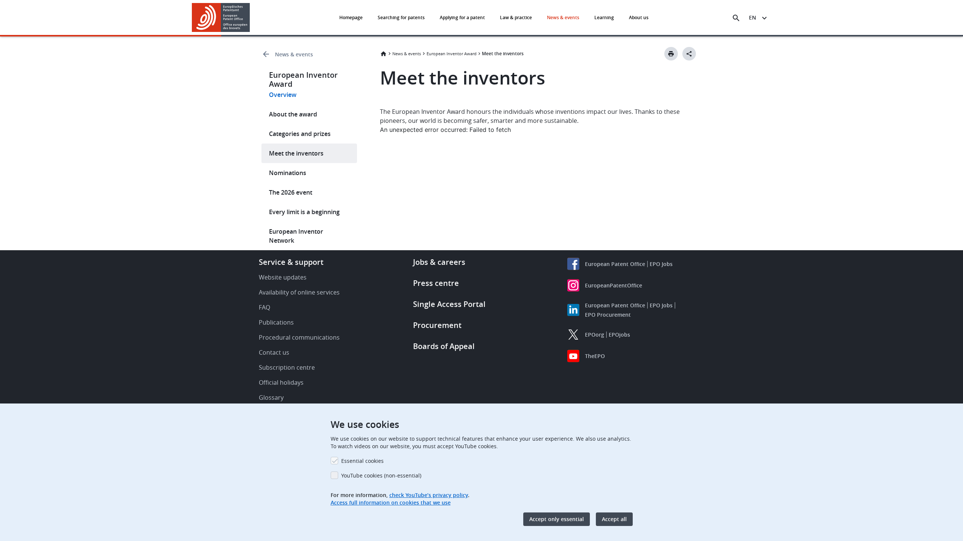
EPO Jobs (661, 263)
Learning (604, 17)
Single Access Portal (449, 304)
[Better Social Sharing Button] (689, 53)
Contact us (274, 352)
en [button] (752, 17)
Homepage (351, 17)
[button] (251, 18)
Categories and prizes (300, 134)
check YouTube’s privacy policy (428, 495)
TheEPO (595, 356)
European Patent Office (615, 263)
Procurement (437, 325)
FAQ (264, 307)
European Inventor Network (296, 236)
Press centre (436, 283)
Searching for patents (401, 17)
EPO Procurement (608, 314)
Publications (276, 322)
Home (383, 53)
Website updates (283, 277)
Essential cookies (362, 460)
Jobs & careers (439, 262)
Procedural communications (299, 337)
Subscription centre (287, 367)
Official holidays (281, 382)
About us (639, 17)
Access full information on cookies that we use (391, 502)
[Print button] (671, 53)
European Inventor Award (452, 53)
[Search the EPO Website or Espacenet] (736, 18)
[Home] (221, 17)
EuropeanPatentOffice (613, 285)
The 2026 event (290, 192)
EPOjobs (619, 334)
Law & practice (516, 17)
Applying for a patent (462, 17)
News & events (563, 17)
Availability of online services (299, 292)
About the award (293, 114)
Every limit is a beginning (304, 212)
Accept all (614, 519)
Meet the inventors (296, 153)
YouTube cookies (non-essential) (381, 475)
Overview (282, 95)
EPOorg (594, 334)
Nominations (287, 173)
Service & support (291, 262)
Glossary (271, 397)
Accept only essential (556, 519)
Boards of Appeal (444, 346)
